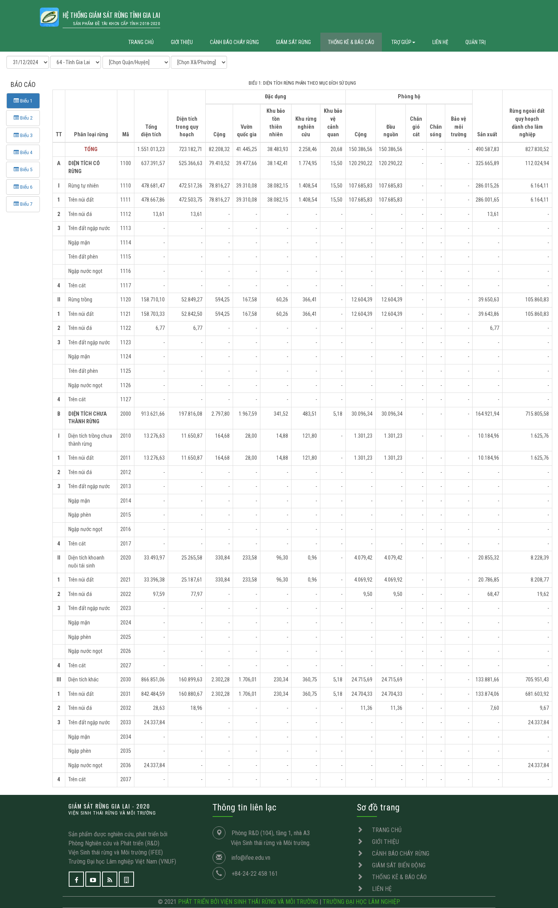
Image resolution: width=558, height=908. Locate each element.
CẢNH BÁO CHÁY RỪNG (234, 42)
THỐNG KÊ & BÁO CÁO (351, 42)
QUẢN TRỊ (475, 42)
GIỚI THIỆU (182, 42)
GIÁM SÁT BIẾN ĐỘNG (399, 865)
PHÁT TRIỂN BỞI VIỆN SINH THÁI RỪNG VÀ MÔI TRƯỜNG (248, 901)
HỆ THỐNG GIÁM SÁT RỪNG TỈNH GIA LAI (111, 18)
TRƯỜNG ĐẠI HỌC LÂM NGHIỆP (361, 901)
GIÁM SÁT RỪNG (293, 42)
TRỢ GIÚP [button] (401, 42)
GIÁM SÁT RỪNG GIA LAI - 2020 (112, 809)
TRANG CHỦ (141, 42)
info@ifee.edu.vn (251, 857)
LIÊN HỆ (440, 42)
